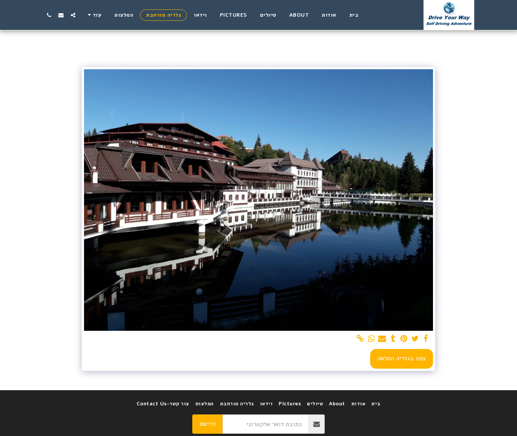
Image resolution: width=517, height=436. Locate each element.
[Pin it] (404, 339)
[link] (360, 339)
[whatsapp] (371, 339)
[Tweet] (415, 339)
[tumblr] (393, 339)
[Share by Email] (382, 339)
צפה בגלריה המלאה (401, 358)
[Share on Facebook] (426, 339)
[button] (73, 15)
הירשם (207, 423)
